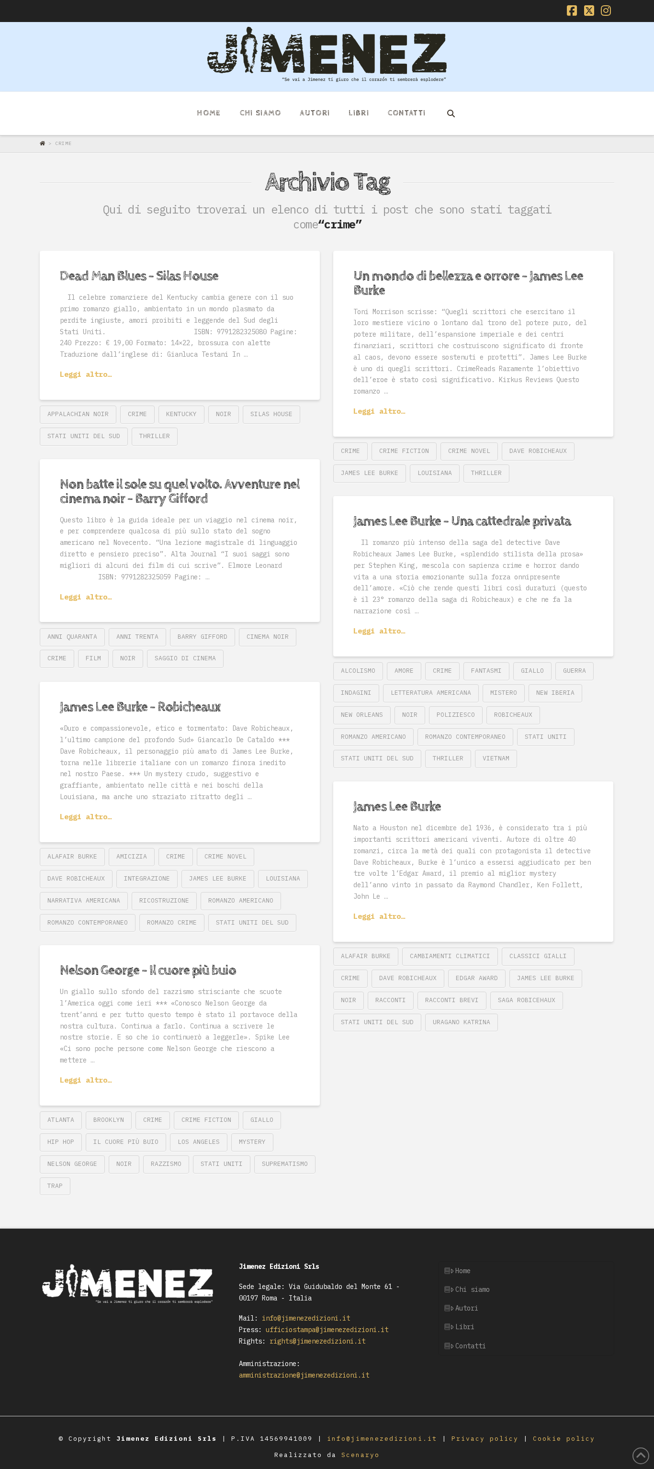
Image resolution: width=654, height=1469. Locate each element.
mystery (252, 1142)
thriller (154, 436)
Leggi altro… (86, 374)
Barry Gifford (202, 637)
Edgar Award (477, 978)
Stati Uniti (546, 737)
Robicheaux (513, 715)
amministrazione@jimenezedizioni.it (304, 1375)
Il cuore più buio (125, 1142)
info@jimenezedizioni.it (304, 1318)
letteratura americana (431, 693)
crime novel (469, 451)
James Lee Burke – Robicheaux (140, 707)
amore (404, 671)
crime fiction (404, 451)
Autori (466, 1308)
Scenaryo (360, 1455)
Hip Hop (60, 1142)
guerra (574, 671)
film (93, 658)
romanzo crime (172, 922)
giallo (532, 671)
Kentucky (181, 414)
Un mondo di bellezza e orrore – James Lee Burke (468, 283)
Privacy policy (487, 1439)
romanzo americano (373, 737)
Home (463, 1270)
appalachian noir (78, 414)
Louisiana (434, 473)
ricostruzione (164, 900)
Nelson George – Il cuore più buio (148, 970)
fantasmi (486, 671)
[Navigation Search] (450, 113)
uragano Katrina (461, 1022)
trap (55, 1186)
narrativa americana (83, 900)
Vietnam (496, 758)
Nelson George (72, 1164)
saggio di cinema (185, 658)
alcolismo (358, 671)
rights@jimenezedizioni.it (315, 1341)
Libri (464, 1326)
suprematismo (285, 1164)
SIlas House (271, 414)
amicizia (131, 856)
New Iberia (555, 693)
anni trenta (137, 637)
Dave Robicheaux (538, 451)
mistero (503, 693)
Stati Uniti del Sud (83, 436)
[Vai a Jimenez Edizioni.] (44, 143)
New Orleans (362, 715)
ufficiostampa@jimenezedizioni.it (325, 1329)
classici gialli (538, 956)
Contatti (470, 1346)
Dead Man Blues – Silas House (139, 276)
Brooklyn (108, 1120)
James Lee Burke (369, 473)
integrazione (147, 878)
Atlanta (60, 1120)
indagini (356, 693)
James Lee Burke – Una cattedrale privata (462, 521)
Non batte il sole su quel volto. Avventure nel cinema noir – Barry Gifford (179, 491)
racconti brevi (452, 1000)
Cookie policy (564, 1439)
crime (137, 414)
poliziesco (456, 715)
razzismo (166, 1164)
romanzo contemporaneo (465, 737)
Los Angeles (199, 1142)
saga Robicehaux (526, 1000)
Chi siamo (472, 1289)
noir (223, 414)
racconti (390, 1000)
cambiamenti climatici (450, 956)
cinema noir (268, 637)
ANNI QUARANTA (72, 637)
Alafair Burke (72, 856)
